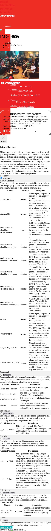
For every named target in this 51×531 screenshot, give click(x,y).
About (7, 26)
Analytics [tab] (4, 436)
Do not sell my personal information (20, 131)
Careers (13, 47)
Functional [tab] (4, 372)
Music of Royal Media (25, 102)
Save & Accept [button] (6, 527)
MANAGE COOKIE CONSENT (25, 95)
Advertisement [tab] (6, 490)
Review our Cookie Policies (14, 128)
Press (12, 42)
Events (8, 137)
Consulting (9, 142)
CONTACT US (25, 86)
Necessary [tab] (4, 176)
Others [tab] (2, 518)
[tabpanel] (25, 276)
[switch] (1, 375)
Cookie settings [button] (9, 126)
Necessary (7, 178)
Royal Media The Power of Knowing (7, 7)
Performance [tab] (5, 411)
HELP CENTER (25, 91)
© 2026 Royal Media (25, 106)
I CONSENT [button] (28, 126)
